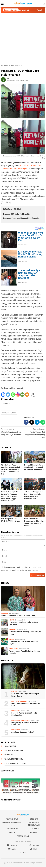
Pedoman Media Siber (11, 823)
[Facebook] (3, 393)
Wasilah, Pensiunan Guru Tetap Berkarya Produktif (11, 432)
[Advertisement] (23, 37)
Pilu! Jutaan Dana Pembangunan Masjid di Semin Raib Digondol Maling (34, 522)
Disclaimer (34, 829)
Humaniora (15, 720)
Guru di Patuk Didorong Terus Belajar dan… (25, 633)
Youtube (13, 849)
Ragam (14, 691)
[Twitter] (8, 393)
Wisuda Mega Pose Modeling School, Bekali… (24, 652)
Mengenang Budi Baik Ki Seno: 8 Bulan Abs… (24, 723)
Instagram (35, 845)
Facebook (13, 845)
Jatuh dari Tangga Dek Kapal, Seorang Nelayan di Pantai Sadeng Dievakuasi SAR (33, 495)
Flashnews (13, 649)
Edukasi (12, 629)
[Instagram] (17, 393)
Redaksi (33, 832)
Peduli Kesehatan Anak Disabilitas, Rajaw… (24, 642)
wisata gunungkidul (14, 759)
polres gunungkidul (14, 750)
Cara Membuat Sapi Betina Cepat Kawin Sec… (25, 695)
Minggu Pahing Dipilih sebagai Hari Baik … (25, 704)
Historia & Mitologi (18, 701)
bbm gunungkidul (9, 412)
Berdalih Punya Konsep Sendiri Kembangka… (24, 714)
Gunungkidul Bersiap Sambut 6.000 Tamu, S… (20, 615)
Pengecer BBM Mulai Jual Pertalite (16, 214)
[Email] (22, 393)
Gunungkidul (10, 746)
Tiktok (35, 849)
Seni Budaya (25, 720)
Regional (4, 613)
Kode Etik (34, 819)
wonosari (9, 755)
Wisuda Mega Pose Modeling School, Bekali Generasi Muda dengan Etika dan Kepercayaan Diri (10, 469)
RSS (24, 853)
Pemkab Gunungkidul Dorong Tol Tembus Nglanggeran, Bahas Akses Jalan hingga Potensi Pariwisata (9, 496)
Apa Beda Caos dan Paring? (22, 732)
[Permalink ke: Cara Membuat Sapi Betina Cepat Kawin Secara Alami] (23, 676)
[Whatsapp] (13, 393)
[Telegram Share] (37, 422)
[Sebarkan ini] (26, 422)
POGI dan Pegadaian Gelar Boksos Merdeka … (23, 623)
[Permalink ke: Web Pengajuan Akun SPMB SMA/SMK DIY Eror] (11, 511)
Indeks (12, 832)
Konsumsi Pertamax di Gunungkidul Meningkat (21, 218)
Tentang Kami (12, 819)
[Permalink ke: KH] (3, 79)
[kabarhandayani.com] (23, 3)
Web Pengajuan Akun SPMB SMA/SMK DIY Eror (10, 520)
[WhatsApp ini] (42, 422)
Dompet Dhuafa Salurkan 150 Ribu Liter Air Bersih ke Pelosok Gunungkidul (34, 467)
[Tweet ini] (31, 422)
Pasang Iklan (23, 836)
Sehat (11, 620)
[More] (27, 393)
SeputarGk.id (7, 770)
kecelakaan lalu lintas (15, 763)
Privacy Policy (11, 829)
